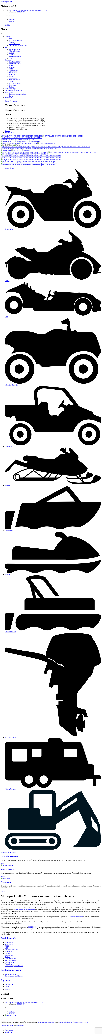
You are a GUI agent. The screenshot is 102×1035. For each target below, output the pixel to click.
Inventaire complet (10, 974)
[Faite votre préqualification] (29, 148)
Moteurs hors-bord (10, 958)
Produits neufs (8, 938)
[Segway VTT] (16, 150)
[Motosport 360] (6, 1)
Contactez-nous (10, 984)
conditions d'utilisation (65, 1022)
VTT (6, 948)
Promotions (8, 964)
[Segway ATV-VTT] (22, 141)
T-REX (7, 946)
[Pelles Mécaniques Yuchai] (28, 143)
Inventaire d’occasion (9, 856)
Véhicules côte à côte (11, 949)
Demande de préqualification (14, 966)
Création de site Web (7, 1025)
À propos (5, 980)
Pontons (7, 957)
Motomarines (9, 955)
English (7, 25)
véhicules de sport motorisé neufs (24, 910)
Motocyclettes (9, 942)
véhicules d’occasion (76, 916)
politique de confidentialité (45, 1022)
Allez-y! (3, 863)
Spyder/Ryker (9, 944)
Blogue (7, 986)
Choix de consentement (80, 1022)
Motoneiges (8, 951)
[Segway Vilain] (17, 139)
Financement (6, 882)
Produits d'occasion (11, 970)
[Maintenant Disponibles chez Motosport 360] (45, 147)
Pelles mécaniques (10, 962)
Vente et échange (7, 869)
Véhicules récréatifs (11, 960)
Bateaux (7, 953)
